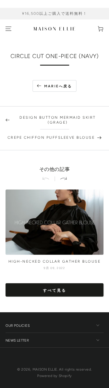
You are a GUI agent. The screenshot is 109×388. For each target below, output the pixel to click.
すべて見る (54, 290)
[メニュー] (8, 29)
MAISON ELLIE (45, 369)
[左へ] (48, 178)
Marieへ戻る (58, 86)
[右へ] (61, 178)
